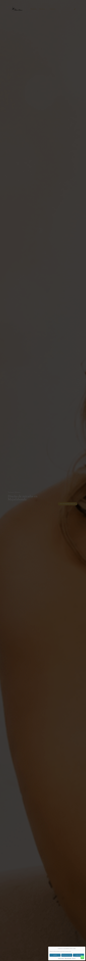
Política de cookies (61, 958)
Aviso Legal (73, 958)
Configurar (78, 955)
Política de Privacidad (68, 958)
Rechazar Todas (66, 955)
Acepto (55, 955)
